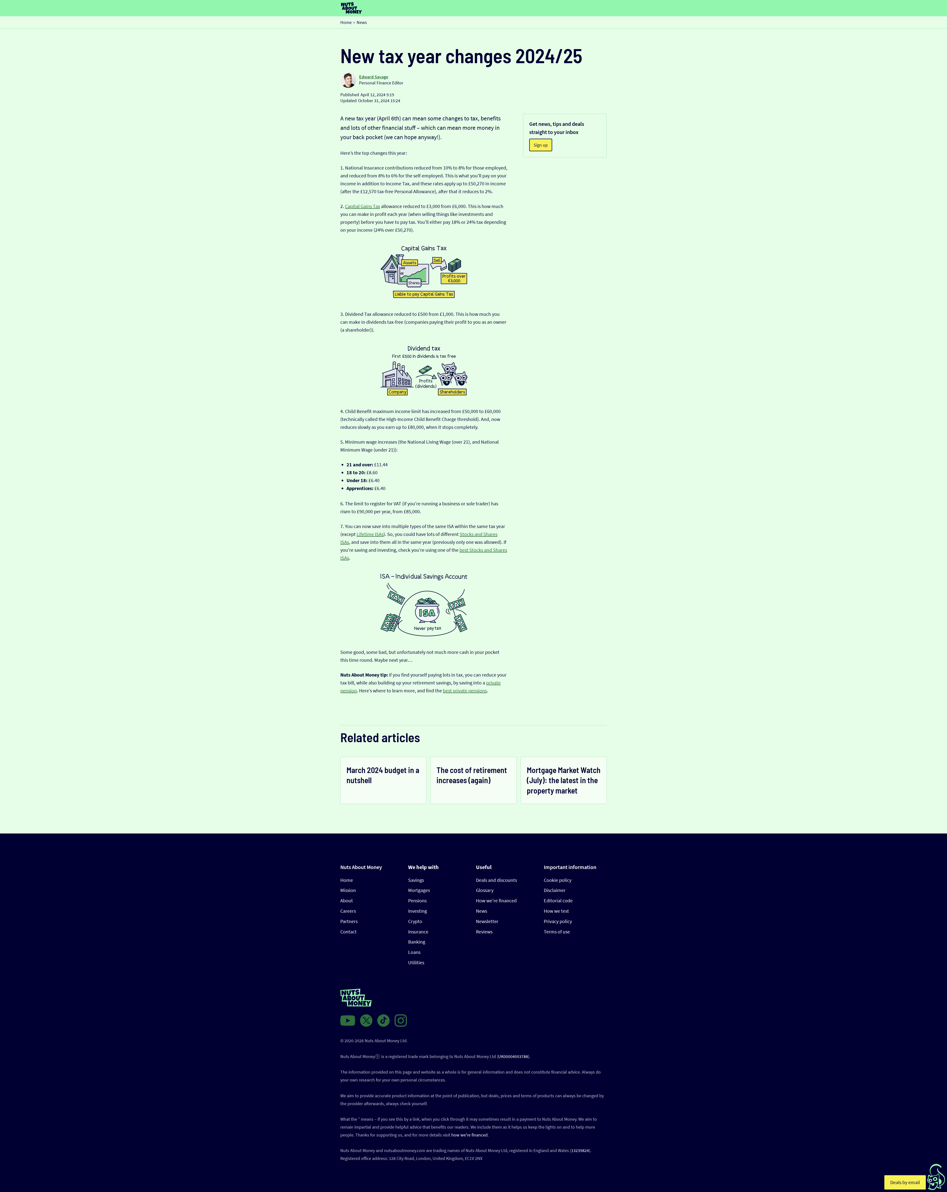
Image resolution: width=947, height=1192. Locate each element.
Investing (417, 911)
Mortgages (419, 890)
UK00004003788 (513, 1056)
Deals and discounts (496, 880)
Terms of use (557, 931)
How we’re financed (496, 900)
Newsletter (487, 921)
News (481, 911)
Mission (348, 890)
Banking (416, 942)
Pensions (417, 900)
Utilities (416, 962)
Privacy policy (558, 921)
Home (346, 880)
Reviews (484, 931)
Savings (416, 880)
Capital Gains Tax (362, 206)
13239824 (580, 1150)
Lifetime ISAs (370, 534)
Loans (414, 952)
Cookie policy (557, 880)
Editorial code (558, 900)
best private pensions (465, 690)
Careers (348, 911)
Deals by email (905, 1182)
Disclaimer (554, 890)
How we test (556, 911)
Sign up (541, 145)
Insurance (418, 931)
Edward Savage (373, 77)
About (346, 900)
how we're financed (469, 1135)
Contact (348, 931)
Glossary (484, 890)
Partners (349, 921)
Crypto (415, 921)
